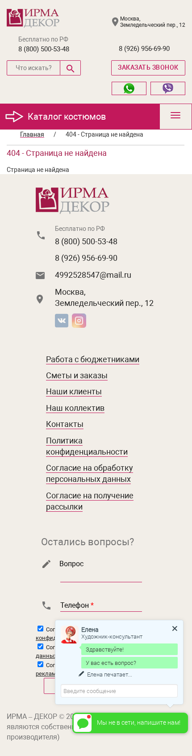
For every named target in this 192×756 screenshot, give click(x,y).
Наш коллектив (75, 408)
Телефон (77, 605)
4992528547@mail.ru (93, 275)
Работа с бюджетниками (92, 359)
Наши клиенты (74, 391)
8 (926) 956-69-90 (144, 49)
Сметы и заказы (77, 375)
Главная (32, 134)
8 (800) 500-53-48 (43, 49)
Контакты (64, 424)
